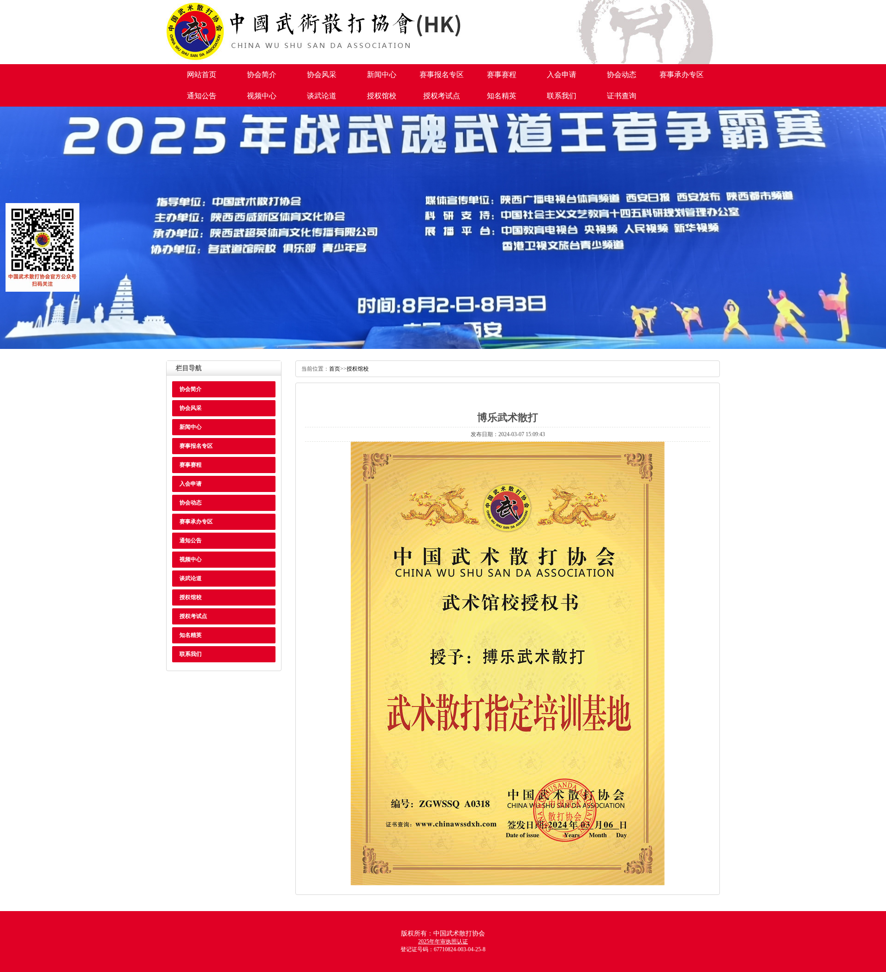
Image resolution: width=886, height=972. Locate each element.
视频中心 (261, 96)
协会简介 (261, 74)
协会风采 (321, 74)
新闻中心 (381, 74)
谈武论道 (321, 96)
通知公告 (201, 96)
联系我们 (561, 96)
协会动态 (621, 74)
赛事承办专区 (681, 74)
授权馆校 (381, 96)
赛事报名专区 (441, 74)
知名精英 (501, 96)
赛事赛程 (501, 74)
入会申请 (561, 74)
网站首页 (201, 74)
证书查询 (621, 96)
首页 (334, 369)
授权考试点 (441, 96)
